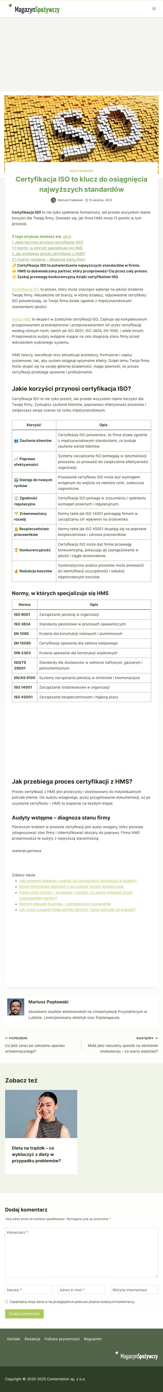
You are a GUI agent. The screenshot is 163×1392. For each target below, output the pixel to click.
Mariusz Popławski (70, 200)
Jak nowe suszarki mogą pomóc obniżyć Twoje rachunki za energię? (77, 909)
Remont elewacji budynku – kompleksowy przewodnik (65, 904)
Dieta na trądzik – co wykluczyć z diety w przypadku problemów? (36, 1154)
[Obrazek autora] (53, 200)
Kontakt (13, 1339)
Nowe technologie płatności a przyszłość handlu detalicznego (71, 886)
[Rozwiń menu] (154, 8)
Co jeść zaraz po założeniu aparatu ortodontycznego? (35, 1044)
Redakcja (32, 1339)
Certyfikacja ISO (25, 289)
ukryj (67, 236)
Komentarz (17, 1232)
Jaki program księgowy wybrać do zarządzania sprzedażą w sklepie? (78, 881)
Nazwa (14, 1290)
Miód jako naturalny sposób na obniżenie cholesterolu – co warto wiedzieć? (123, 1044)
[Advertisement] (81, 49)
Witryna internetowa (129, 1290)
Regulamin (93, 1339)
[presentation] (41, 1114)
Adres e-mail (72, 1290)
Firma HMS (21, 319)
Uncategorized (81, 170)
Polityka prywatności (62, 1339)
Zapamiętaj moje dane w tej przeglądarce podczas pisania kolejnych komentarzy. (72, 1302)
